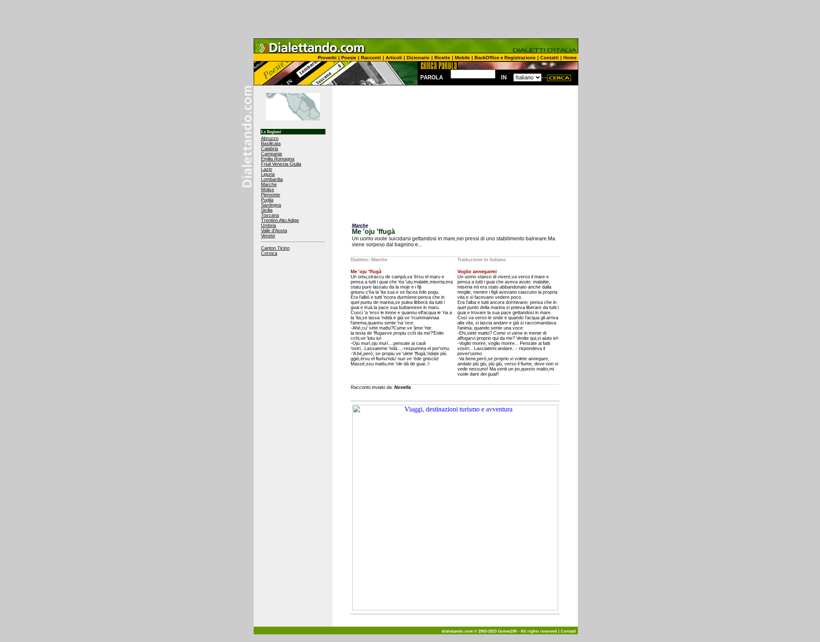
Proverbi (327, 57)
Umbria (268, 225)
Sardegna (271, 204)
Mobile (462, 57)
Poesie (348, 57)
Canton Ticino (275, 248)
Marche (269, 184)
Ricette (442, 57)
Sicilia (266, 210)
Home (570, 57)
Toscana (270, 215)
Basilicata (271, 143)
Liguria (268, 174)
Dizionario (418, 57)
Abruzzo (269, 138)
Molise (267, 189)
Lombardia (272, 179)
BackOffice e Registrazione (505, 57)
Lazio (266, 169)
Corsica (269, 253)
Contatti (549, 57)
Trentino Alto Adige (280, 220)
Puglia (267, 199)
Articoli (394, 57)
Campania (271, 153)
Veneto (268, 235)
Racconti (371, 57)
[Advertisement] (410, 19)
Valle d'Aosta (274, 230)
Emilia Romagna (277, 158)
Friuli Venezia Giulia (281, 163)
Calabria (269, 148)
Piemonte (270, 194)
